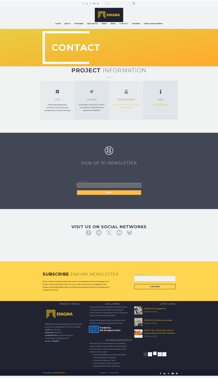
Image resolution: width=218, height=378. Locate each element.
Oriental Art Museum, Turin (104, 360)
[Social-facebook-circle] (88, 232)
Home (58, 24)
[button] (134, 3)
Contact (123, 24)
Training (136, 24)
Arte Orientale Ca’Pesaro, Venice (106, 363)
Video (104, 24)
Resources (92, 24)
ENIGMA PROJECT (59, 373)
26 (160, 354)
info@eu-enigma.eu (160, 104)
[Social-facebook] (83, 3)
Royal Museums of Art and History (107, 366)
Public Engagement (153, 24)
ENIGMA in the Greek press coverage (158, 320)
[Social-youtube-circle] (119, 232)
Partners (79, 24)
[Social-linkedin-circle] (99, 232)
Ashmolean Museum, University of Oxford (110, 354)
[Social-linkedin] (87, 3)
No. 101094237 (53, 341)
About (67, 24)
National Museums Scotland (105, 357)
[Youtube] (94, 3)
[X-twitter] (90, 3)
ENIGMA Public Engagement (155, 308)
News (113, 24)
